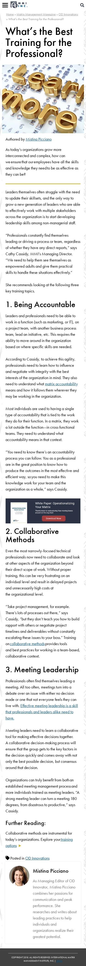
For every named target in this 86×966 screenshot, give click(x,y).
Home (10, 14)
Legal (59, 960)
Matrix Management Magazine (36, 14)
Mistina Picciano (39, 139)
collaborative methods (27, 643)
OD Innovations (68, 14)
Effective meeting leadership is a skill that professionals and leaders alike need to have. (42, 712)
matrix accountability (61, 383)
